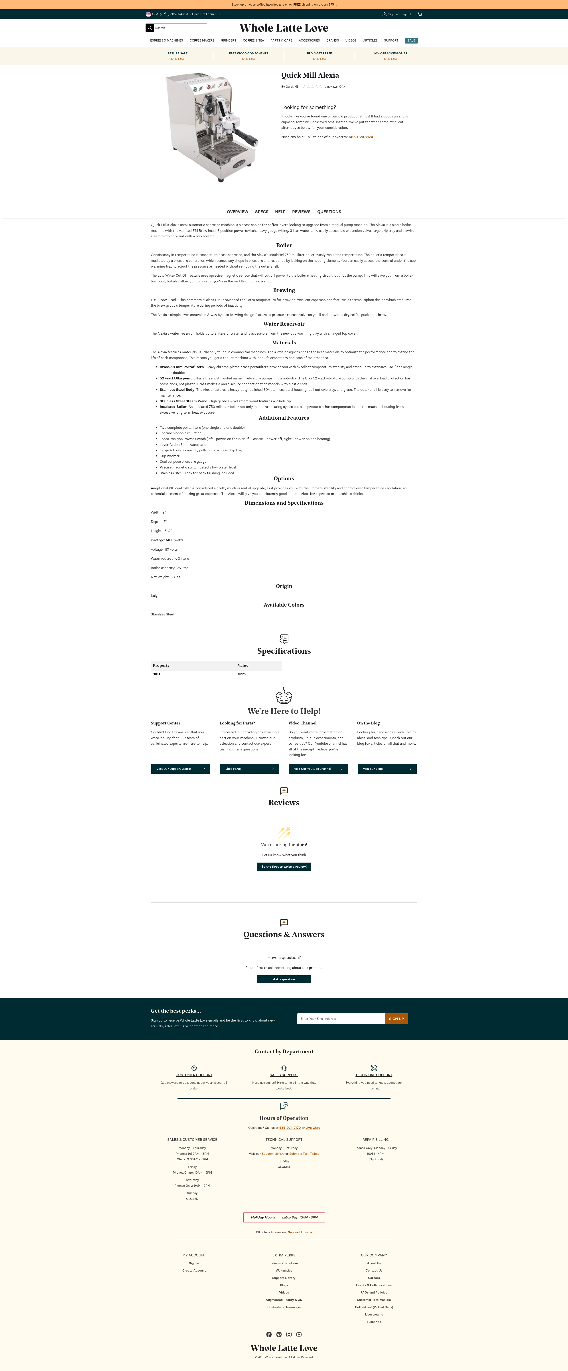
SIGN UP (396, 1019)
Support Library (273, 1154)
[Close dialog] (70, 637)
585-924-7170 (290, 1128)
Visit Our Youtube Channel (312, 769)
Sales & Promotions (284, 1263)
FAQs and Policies (374, 1292)
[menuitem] (194, 1263)
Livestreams (374, 1314)
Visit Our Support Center (174, 769)
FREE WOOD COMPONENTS (248, 53)
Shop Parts (233, 769)
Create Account (194, 1270)
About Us (374, 1263)
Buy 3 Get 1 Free (319, 53)
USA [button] (154, 14)
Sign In (194, 1263)
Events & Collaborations (374, 1285)
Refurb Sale (177, 53)
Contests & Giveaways (284, 1307)
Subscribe (374, 1322)
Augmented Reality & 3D (284, 1300)
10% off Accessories (390, 53)
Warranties (284, 1270)
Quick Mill (292, 86)
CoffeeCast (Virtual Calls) (374, 1307)
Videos (284, 1292)
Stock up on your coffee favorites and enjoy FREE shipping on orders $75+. (284, 4)
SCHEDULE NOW (40, 727)
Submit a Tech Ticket (304, 1154)
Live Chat (313, 1128)
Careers (374, 1278)
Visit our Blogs (373, 769)
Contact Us (374, 1270)
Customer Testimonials (374, 1300)
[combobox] (180, 28)
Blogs (284, 1285)
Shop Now (177, 59)
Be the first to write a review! (284, 867)
